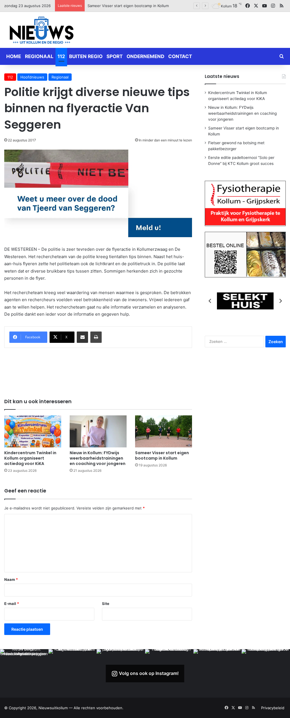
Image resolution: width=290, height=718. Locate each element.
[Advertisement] (193, 29)
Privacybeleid (272, 708)
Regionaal (39, 56)
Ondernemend (145, 56)
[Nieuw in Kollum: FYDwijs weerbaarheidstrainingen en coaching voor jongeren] (98, 431)
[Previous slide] (210, 301)
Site (105, 603)
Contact (180, 56)
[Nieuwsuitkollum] (41, 31)
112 (61, 56)
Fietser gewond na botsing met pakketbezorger (130, 5)
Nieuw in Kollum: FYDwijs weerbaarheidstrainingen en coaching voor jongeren (97, 458)
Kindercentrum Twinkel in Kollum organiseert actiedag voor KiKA (30, 458)
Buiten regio (86, 56)
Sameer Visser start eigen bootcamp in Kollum (162, 455)
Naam (11, 579)
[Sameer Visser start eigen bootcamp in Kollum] (163, 431)
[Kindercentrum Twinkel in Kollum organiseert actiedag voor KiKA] (32, 431)
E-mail (11, 603)
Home (13, 56)
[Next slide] (280, 301)
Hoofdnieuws (32, 77)
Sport (114, 56)
